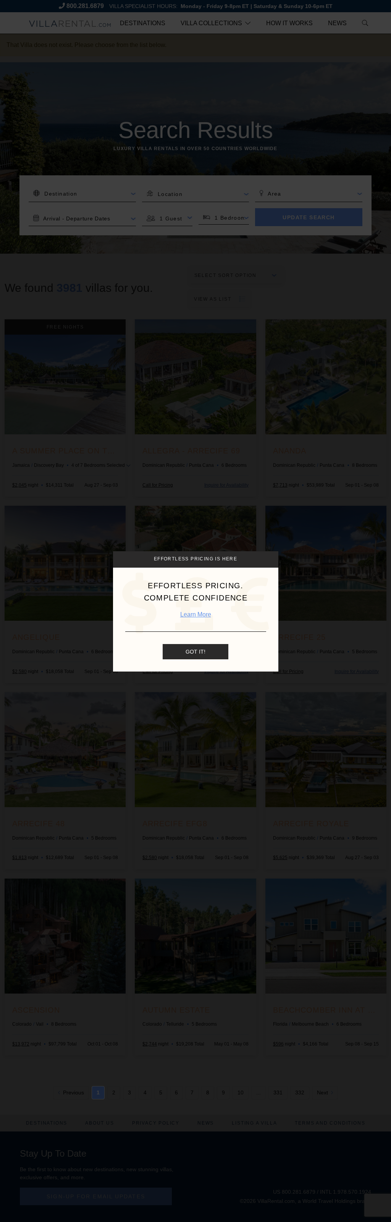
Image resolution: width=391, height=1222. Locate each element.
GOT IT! (195, 652)
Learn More (195, 614)
